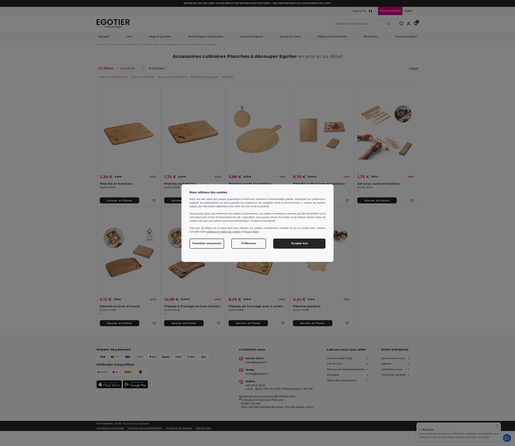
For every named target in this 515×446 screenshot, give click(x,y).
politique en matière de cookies (223, 231)
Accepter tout (299, 243)
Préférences (248, 243)
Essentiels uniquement (207, 243)
